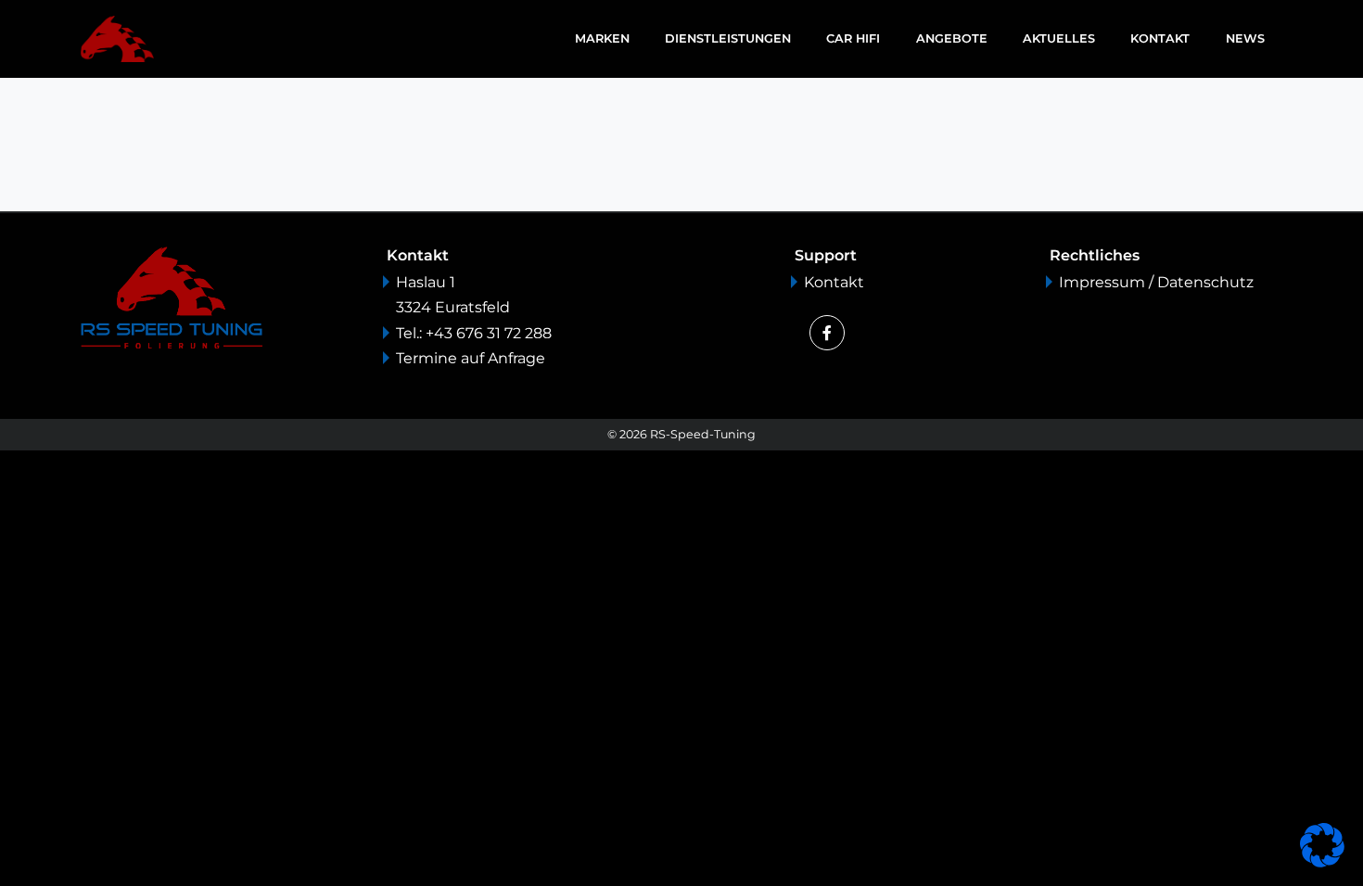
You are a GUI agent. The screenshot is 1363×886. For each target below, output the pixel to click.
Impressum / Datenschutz (1156, 282)
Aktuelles (1059, 38)
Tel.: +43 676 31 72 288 (474, 333)
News (1245, 38)
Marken (602, 38)
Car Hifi (853, 38)
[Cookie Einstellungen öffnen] (1322, 844)
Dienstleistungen (728, 38)
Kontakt (1160, 38)
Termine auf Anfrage (470, 358)
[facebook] (827, 332)
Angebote (951, 38)
